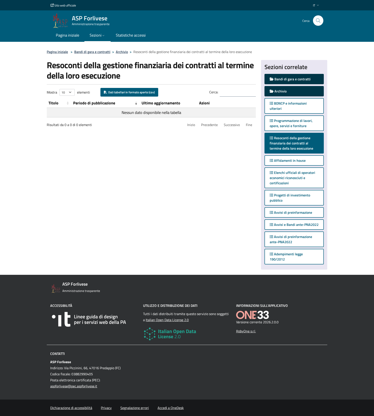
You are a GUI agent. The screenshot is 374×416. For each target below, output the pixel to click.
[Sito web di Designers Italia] (94, 319)
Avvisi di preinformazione (292, 212)
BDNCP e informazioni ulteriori (288, 106)
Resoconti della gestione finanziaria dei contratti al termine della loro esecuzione (296, 143)
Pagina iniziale (57, 51)
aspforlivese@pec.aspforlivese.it (73, 386)
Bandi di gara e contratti (92, 51)
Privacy (106, 407)
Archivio (122, 51)
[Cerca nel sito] (318, 20)
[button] (316, 5)
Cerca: (213, 92)
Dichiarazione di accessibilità (71, 407)
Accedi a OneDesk (171, 407)
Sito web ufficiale (65, 5)
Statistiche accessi (131, 35)
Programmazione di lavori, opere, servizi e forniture (291, 123)
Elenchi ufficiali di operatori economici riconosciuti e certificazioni (292, 178)
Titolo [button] (53, 103)
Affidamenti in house (289, 160)
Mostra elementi (68, 92)
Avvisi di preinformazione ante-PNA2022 (291, 239)
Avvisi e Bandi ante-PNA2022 (296, 224)
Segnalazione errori (134, 407)
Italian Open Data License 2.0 (167, 319)
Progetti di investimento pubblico (290, 198)
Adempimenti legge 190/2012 (286, 256)
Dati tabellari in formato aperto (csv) (131, 92)
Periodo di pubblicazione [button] (94, 103)
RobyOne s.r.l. (246, 331)
